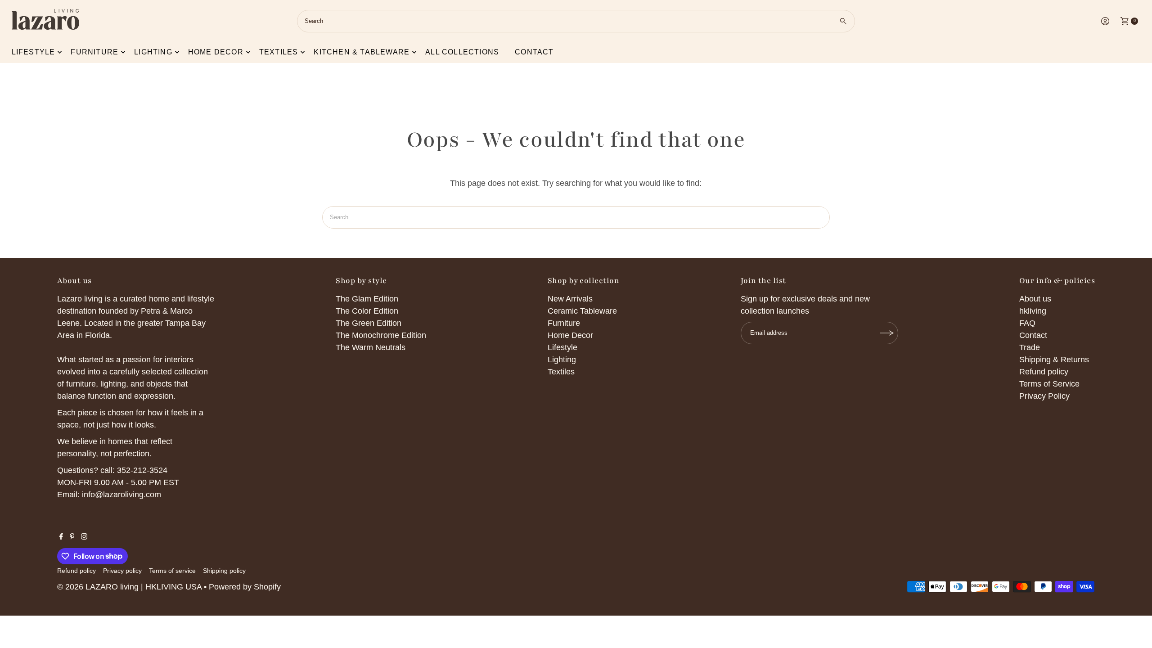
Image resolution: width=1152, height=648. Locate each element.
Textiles (278, 52)
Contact (534, 52)
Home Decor (570, 335)
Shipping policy (224, 570)
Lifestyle (33, 52)
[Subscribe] (887, 333)
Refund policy (1043, 371)
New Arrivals (570, 298)
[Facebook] (61, 537)
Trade (1029, 347)
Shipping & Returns (1054, 359)
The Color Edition (367, 310)
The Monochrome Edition (381, 335)
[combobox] (576, 21)
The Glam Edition (367, 298)
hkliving (1032, 310)
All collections (462, 52)
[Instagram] (84, 537)
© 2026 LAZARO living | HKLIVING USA (129, 586)
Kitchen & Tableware (362, 52)
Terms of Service (1049, 383)
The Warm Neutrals (370, 347)
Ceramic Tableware (582, 310)
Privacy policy (122, 570)
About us (1035, 298)
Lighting (153, 52)
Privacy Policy (1044, 396)
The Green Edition (368, 323)
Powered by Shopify (245, 586)
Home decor (215, 52)
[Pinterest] (72, 537)
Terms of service (172, 570)
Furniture (94, 52)
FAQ (1027, 323)
